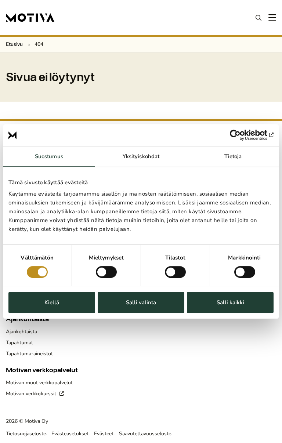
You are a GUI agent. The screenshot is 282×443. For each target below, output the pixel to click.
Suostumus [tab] (49, 156)
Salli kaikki (230, 302)
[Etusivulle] (30, 17)
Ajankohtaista (21, 331)
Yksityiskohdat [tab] (141, 156)
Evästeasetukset (69, 433)
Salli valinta (141, 302)
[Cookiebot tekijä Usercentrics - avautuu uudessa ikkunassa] (241, 135)
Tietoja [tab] (233, 156)
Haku (258, 17)
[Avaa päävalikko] (271, 17)
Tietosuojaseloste (26, 433)
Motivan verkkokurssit (32, 393)
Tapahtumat (19, 342)
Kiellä (51, 302)
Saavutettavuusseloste (145, 433)
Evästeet (103, 433)
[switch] (106, 272)
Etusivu (14, 44)
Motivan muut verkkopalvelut (39, 382)
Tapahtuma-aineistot (29, 353)
